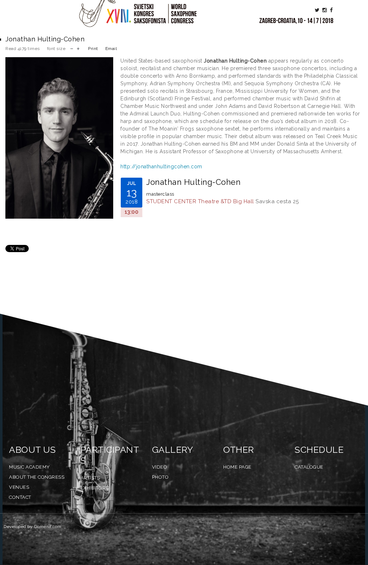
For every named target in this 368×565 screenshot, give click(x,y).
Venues (19, 487)
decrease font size (71, 48)
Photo (160, 477)
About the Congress (36, 477)
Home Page (237, 467)
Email (111, 48)
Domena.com (47, 526)
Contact (20, 497)
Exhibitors (94, 488)
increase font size (78, 48)
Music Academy (29, 467)
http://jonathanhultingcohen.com (161, 166)
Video (159, 467)
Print (93, 48)
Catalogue (309, 467)
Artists (90, 477)
